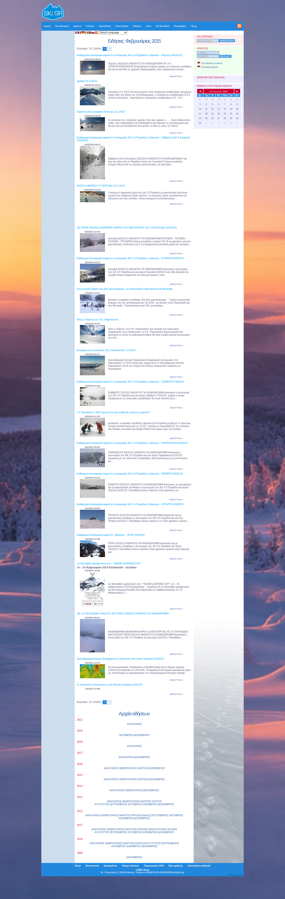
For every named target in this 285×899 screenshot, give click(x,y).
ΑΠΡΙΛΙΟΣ (136, 815)
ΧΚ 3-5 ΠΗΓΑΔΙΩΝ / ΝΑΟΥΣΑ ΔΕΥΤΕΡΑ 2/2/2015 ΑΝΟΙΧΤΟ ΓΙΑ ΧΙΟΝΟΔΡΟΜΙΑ (123, 613)
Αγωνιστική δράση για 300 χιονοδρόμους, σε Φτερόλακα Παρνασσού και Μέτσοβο (125, 289)
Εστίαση (90, 26)
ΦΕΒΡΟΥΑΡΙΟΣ (128, 768)
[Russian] (93, 33)
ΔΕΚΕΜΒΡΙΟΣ (142, 735)
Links (148, 26)
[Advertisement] (154, 12)
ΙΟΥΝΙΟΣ (162, 829)
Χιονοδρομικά (62, 26)
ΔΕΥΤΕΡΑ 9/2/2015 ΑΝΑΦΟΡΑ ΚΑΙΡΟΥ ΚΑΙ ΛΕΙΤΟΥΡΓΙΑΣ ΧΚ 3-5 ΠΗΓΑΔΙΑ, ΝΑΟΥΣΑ (127, 227)
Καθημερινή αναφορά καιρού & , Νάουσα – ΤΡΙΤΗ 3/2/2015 (111, 535)
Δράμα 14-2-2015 (87, 81)
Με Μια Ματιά (162, 26)
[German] (83, 33)
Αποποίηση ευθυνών (199, 865)
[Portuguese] (89, 33)
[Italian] (86, 33)
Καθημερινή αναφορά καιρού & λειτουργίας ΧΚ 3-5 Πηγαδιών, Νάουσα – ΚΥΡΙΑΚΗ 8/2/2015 (130, 258)
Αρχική (47, 26)
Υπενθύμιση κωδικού (211, 63)
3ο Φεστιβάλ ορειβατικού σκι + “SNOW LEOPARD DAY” (109, 563)
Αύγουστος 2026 (218, 91)
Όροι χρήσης (175, 865)
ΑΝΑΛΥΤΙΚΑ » (176, 76)
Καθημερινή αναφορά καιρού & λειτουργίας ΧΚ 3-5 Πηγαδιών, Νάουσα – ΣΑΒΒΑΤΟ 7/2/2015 (130, 381)
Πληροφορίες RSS (154, 865)
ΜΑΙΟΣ (146, 815)
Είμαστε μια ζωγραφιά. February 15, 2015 (101, 111)
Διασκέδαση (105, 26)
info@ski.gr (178, 872)
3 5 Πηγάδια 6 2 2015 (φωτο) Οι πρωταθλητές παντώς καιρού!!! (113, 412)
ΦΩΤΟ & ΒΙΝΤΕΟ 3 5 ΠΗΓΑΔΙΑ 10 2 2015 (101, 185)
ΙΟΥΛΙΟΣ (157, 801)
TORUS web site (234, 875)
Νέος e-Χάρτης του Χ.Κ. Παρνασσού (97, 319)
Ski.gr (194, 26)
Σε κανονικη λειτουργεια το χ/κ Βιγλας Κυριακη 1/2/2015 (109, 684)
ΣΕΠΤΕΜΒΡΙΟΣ (118, 804)
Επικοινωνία (92, 865)
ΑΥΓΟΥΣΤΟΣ (102, 804)
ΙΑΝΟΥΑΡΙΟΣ (134, 724)
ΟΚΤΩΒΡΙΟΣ (126, 735)
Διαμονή (77, 26)
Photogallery (180, 26)
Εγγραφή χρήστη (209, 67)
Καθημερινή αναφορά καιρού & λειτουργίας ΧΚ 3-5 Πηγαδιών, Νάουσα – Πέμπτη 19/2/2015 (129, 55)
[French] (79, 33)
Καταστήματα (121, 26)
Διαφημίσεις (110, 865)
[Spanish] (96, 33)
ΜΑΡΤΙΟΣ (142, 768)
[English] (76, 33)
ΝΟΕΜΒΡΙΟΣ (149, 804)
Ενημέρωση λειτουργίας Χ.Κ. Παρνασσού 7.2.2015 (106, 350)
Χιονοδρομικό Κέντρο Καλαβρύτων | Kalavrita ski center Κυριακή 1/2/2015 (120, 658)
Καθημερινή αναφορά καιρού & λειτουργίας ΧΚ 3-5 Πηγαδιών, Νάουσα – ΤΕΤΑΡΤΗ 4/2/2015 (130, 504)
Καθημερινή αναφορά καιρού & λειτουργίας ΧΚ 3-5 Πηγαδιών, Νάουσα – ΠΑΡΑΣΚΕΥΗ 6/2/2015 (132, 443)
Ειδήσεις (137, 26)
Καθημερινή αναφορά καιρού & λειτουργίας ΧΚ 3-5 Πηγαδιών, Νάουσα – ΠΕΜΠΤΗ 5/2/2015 (130, 473)
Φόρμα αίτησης (130, 865)
